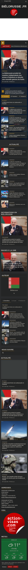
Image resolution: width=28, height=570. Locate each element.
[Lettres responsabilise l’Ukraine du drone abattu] (4, 135)
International (7, 89)
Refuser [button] (10, 566)
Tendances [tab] (23, 96)
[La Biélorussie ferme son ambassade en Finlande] (14, 369)
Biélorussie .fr (14, 6)
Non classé (4, 100)
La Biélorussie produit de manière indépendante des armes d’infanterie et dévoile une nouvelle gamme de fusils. (14, 92)
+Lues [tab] (14, 300)
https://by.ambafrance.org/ (8, 507)
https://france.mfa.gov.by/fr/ (8, 497)
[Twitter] (14, 293)
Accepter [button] (15, 566)
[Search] (26, 43)
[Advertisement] (14, 29)
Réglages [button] (4, 566)
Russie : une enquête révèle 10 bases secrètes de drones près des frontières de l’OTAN (16, 129)
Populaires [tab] (14, 96)
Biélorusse (12, 81)
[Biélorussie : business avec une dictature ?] (4, 204)
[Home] (3, 43)
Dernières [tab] (6, 96)
